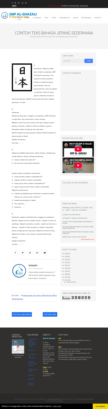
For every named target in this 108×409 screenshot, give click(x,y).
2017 (66, 277)
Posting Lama (50, 314)
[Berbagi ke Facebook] (15, 252)
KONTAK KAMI (86, 17)
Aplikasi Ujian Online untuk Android (74, 237)
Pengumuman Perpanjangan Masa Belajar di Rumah (77, 222)
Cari (89, 61)
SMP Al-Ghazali (46, 296)
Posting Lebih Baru (22, 314)
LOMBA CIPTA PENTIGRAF (71, 214)
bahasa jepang (27, 296)
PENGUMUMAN (32, 370)
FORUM (31, 350)
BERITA (31, 375)
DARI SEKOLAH (64, 17)
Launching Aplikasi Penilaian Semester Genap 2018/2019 (78, 232)
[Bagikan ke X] (22, 252)
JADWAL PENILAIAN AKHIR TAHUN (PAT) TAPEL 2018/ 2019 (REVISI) (78, 227)
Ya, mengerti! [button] (100, 406)
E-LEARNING (37, 17)
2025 (66, 256)
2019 (66, 271)
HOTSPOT (97, 17)
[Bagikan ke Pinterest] (30, 252)
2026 (66, 253)
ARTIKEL (31, 379)
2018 (66, 274)
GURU (46, 17)
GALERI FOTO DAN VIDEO (32, 363)
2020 (66, 268)
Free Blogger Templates (84, 399)
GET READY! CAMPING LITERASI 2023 (74, 218)
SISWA (54, 17)
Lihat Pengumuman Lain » (87, 239)
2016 (66, 280)
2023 (66, 262)
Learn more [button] (57, 406)
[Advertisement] (34, 57)
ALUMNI (75, 17)
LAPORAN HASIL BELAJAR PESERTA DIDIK (32, 342)
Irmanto (60, 401)
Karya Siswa (37, 296)
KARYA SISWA (31, 384)
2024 (66, 259)
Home (19, 17)
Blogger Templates (55, 399)
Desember (70, 282)
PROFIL (27, 17)
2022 (66, 265)
